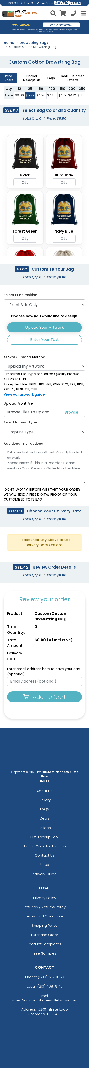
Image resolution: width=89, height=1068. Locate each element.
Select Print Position (20, 295)
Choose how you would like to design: (44, 316)
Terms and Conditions (44, 916)
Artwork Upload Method (24, 357)
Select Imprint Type (20, 422)
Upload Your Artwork (44, 327)
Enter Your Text (44, 339)
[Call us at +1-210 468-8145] (73, 14)
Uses (44, 864)
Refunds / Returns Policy (45, 907)
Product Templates (44, 944)
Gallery (44, 799)
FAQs (44, 809)
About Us (44, 790)
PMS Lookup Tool (44, 836)
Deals (45, 818)
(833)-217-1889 (51, 977)
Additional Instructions (23, 443)
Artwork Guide (44, 873)
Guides (44, 827)
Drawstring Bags (33, 42)
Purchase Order (44, 934)
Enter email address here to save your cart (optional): (43, 671)
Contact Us (45, 855)
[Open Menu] (83, 13)
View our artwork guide (24, 394)
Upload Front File (18, 403)
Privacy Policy (44, 897)
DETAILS (75, 3)
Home (9, 42)
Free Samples (44, 953)
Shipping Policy (44, 925)
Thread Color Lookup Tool (44, 846)
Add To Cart (48, 697)
